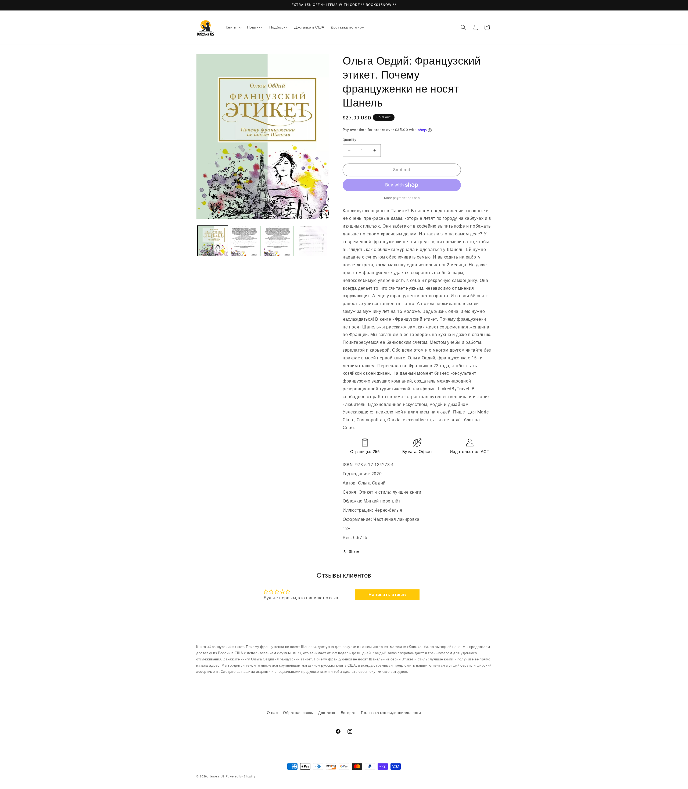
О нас (272, 712)
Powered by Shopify (240, 776)
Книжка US (217, 776)
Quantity (349, 140)
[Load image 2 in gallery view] (246, 241)
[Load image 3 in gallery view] (279, 241)
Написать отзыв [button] (387, 594)
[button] (233, 27)
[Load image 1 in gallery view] (213, 241)
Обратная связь (298, 712)
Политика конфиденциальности (391, 712)
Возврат (348, 712)
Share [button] (354, 551)
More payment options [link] (402, 198)
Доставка (326, 712)
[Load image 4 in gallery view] (312, 241)
